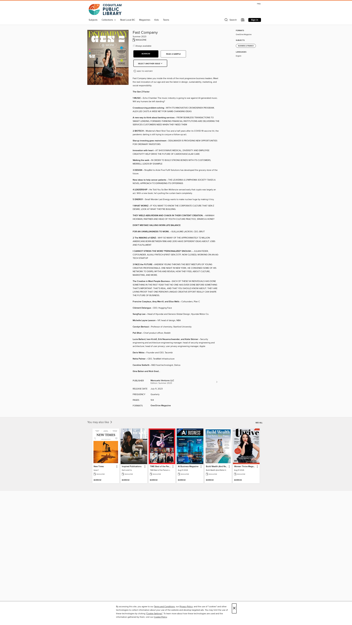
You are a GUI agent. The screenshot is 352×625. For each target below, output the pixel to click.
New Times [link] (99, 466)
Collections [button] (108, 19)
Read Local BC (127, 19)
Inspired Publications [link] (131, 466)
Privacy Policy (186, 606)
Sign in (254, 19)
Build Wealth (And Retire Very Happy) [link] (217, 466)
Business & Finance (246, 46)
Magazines (144, 19)
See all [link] (258, 422)
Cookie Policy (160, 617)
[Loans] (243, 20)
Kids (156, 19)
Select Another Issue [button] (149, 63)
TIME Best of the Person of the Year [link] (160, 466)
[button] (230, 20)
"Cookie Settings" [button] (154, 613)
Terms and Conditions (164, 606)
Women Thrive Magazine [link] (245, 466)
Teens (166, 19)
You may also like (98, 422)
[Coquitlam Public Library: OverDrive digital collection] (105, 9)
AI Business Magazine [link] (188, 466)
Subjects (93, 19)
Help (259, 4)
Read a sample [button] (173, 54)
